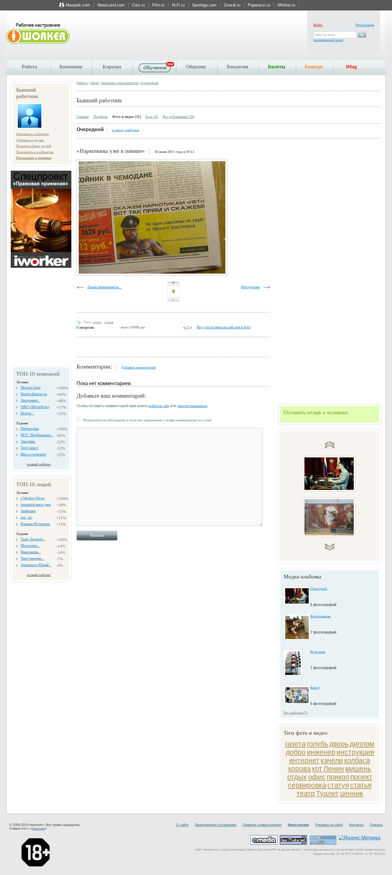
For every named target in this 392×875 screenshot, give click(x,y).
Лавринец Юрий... (36, 564)
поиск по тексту (325, 34)
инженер (321, 752)
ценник (351, 793)
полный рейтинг (39, 464)
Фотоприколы (320, 616)
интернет (304, 760)
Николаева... (31, 552)
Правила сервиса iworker (262, 825)
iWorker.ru (286, 5)
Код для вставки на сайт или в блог (224, 327)
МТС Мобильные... (37, 435)
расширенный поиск (328, 40)
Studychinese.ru (34, 394)
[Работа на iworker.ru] (38, 34)
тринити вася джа (36, 504)
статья (360, 785)
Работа (29, 66)
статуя (338, 785)
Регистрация (365, 25)
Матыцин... (30, 545)
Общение (196, 66)
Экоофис (28, 441)
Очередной (149, 83)
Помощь (376, 825)
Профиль (100, 117)
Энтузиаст (30, 447)
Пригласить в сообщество (35, 152)
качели (332, 760)
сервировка (307, 785)
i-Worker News (33, 498)
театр (305, 793)
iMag (351, 66)
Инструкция (250, 287)
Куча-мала (317, 651)
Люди (94, 83)
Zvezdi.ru (232, 5)
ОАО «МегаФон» (35, 406)
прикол (338, 777)
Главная (83, 117)
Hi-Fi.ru (178, 5)
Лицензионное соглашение (215, 825)
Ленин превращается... (104, 287)
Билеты (276, 66)
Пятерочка (30, 428)
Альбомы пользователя (120, 83)
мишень (358, 769)
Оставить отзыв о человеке (316, 412)
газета (295, 744)
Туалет (327, 793)
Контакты (356, 825)
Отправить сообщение (32, 134)
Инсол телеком (33, 454)
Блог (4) (151, 117)
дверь (339, 744)
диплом (362, 744)
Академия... (30, 400)
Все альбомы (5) (295, 712)
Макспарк (38, 828)
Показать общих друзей (33, 146)
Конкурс (314, 66)
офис (317, 777)
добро (296, 752)
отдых (297, 777)
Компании (70, 66)
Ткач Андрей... (33, 539)
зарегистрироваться (192, 406)
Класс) (315, 687)
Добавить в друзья (29, 140)
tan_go (26, 517)
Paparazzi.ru (259, 5)
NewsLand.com (111, 5)
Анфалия (28, 511)
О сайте (182, 825)
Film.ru (158, 5)
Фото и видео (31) (126, 117)
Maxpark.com (78, 5)
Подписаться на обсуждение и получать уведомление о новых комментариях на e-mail (147, 420)
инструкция (355, 752)
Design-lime (31, 387)
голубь (317, 744)
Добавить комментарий (138, 367)
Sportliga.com (204, 5)
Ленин (333, 769)
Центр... (27, 413)
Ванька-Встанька (35, 523)
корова (299, 769)
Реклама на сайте (329, 825)
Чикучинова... (32, 558)
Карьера (112, 66)
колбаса (357, 760)
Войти (317, 25)
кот (317, 769)
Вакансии (237, 66)
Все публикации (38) (178, 117)
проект (361, 777)
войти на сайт (159, 406)
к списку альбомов (125, 130)
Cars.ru (138, 5)
